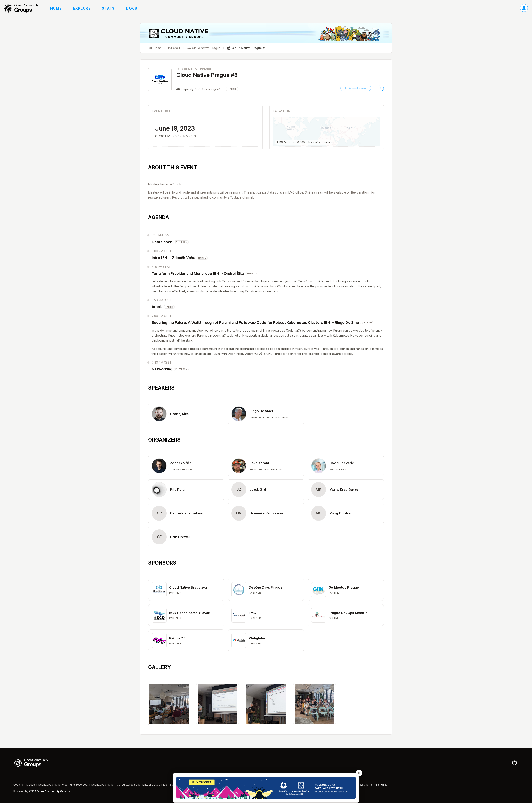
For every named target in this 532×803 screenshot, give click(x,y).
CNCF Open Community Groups (49, 791)
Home (56, 8)
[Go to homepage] (23, 8)
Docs (131, 8)
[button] (186, 414)
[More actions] (381, 88)
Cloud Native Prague (194, 69)
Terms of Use (377, 784)
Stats (108, 8)
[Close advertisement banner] (359, 773)
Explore (81, 8)
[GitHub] (514, 763)
